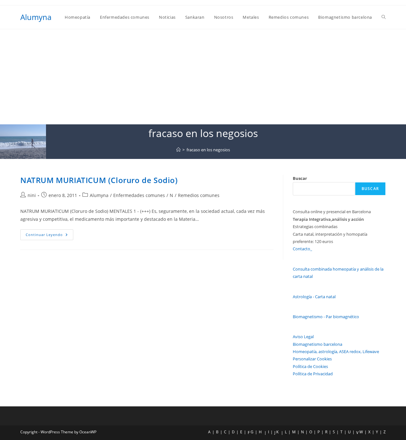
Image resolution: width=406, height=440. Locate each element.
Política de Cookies (310, 366)
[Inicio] (178, 150)
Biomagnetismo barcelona (317, 344)
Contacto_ (302, 249)
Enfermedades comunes (139, 195)
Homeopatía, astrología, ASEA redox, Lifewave (336, 351)
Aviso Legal (303, 336)
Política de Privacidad (313, 374)
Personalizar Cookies (312, 359)
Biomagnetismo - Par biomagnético (326, 316)
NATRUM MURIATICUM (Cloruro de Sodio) (99, 180)
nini (32, 195)
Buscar (300, 178)
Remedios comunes (198, 195)
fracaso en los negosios (208, 150)
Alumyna (35, 17)
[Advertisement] (203, 76)
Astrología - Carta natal (314, 296)
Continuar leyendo (49, 236)
